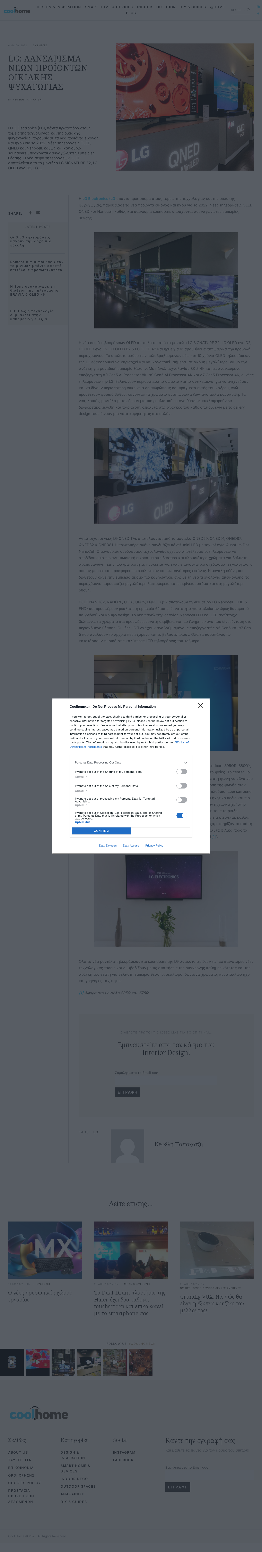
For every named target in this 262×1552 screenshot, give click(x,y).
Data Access (131, 845)
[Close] (202, 707)
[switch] (181, 771)
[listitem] (131, 762)
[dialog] (131, 776)
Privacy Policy (154, 845)
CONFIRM (101, 830)
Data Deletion (108, 845)
